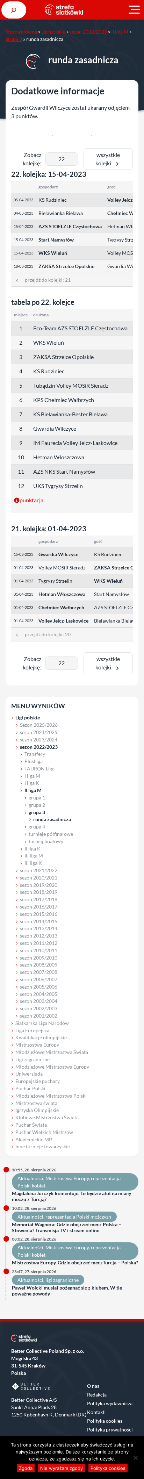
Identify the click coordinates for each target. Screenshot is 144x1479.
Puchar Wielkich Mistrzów (44, 1132)
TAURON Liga (39, 768)
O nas (93, 1386)
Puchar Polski (30, 1088)
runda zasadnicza (52, 819)
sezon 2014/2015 (38, 921)
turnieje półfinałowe (51, 834)
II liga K (32, 849)
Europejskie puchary (37, 1081)
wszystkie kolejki (107, 158)
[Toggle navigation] (134, 10)
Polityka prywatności (110, 1430)
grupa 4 (37, 827)
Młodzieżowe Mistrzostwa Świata (51, 1052)
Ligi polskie (53, 32)
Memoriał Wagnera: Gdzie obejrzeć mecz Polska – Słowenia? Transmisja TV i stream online (66, 1227)
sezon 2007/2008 (38, 972)
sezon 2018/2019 (38, 892)
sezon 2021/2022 (38, 870)
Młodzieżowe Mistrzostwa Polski (51, 1096)
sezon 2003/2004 (38, 1001)
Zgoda (26, 1468)
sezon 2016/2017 (38, 907)
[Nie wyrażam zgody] (135, 1457)
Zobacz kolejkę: (32, 158)
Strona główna (21, 32)
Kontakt (96, 1412)
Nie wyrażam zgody (61, 1468)
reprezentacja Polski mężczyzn (78, 1217)
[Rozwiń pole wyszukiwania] (13, 10)
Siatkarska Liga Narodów (42, 1023)
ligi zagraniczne (62, 1280)
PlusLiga (33, 761)
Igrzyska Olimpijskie (37, 1110)
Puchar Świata (31, 1125)
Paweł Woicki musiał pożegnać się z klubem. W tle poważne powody (67, 1291)
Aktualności (30, 1178)
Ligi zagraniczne (32, 1059)
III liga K (33, 863)
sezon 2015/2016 (38, 914)
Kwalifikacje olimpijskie (41, 1037)
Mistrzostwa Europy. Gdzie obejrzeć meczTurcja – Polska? (75, 1262)
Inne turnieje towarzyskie (42, 1146)
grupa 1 (37, 797)
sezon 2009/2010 (38, 958)
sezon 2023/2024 (38, 739)
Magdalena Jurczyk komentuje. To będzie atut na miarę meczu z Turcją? (71, 1196)
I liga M (32, 776)
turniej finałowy (46, 841)
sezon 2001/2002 (38, 1016)
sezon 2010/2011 (38, 950)
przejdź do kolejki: (45, 280)
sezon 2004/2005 (38, 994)
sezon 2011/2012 (38, 943)
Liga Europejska (32, 1030)
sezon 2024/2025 (38, 732)
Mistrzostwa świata (36, 1103)
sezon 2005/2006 (38, 987)
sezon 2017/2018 (38, 899)
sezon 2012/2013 (38, 936)
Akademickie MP (33, 1139)
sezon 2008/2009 (38, 965)
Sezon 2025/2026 (39, 725)
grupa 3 (14, 39)
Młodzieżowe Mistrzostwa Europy (52, 1067)
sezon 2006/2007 (38, 979)
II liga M (119, 32)
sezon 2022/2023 (88, 32)
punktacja (31, 500)
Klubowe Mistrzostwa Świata (47, 1117)
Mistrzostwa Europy (37, 1045)
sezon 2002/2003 (38, 1008)
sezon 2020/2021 (38, 878)
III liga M (33, 856)
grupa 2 (37, 805)
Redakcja (97, 1395)
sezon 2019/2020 (38, 885)
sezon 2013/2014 (38, 928)
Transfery (34, 754)
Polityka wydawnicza (109, 1403)
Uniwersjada (29, 1074)
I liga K (31, 783)
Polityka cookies (104, 1421)
